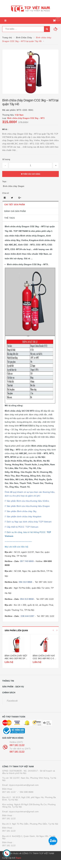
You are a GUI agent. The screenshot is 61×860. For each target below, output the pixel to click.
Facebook (12, 701)
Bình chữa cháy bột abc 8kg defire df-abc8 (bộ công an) (16, 658)
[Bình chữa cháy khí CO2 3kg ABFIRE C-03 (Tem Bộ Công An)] (44, 645)
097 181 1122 (17, 745)
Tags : (4, 182)
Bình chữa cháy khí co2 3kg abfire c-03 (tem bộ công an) (44, 658)
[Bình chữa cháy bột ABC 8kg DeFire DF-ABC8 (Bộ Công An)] (16, 645)
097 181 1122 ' (9, 792)
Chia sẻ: (5, 193)
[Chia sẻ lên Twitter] (12, 198)
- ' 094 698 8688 (25, 792)
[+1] (20, 198)
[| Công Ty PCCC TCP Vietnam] (30, 8)
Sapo (18, 858)
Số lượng (6, 159)
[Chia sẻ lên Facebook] (5, 198)
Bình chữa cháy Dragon (13, 186)
